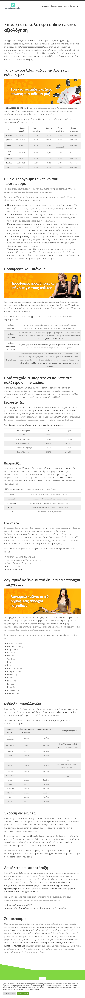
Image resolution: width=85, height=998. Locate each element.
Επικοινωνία (56, 6)
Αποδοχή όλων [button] (23, 993)
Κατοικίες (45, 6)
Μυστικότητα (69, 6)
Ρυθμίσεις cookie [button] (9, 993)
